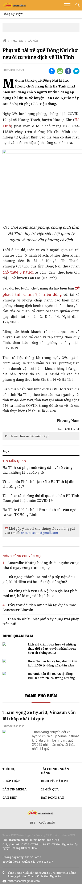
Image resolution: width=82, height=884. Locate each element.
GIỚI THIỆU (47, 822)
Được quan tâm (18, 635)
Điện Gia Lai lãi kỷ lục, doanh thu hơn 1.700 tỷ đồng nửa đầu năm (52, 663)
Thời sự (9, 769)
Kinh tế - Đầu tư (54, 781)
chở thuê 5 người (18, 272)
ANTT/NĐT (72, 429)
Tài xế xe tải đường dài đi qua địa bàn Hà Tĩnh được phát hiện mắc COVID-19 (41, 498)
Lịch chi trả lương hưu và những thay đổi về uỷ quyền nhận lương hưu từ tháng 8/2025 (52, 648)
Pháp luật (11, 781)
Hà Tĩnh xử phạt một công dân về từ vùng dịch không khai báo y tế (37, 470)
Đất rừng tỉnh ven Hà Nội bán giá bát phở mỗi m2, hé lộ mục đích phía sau (40, 593)
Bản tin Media (15, 789)
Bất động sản (52, 797)
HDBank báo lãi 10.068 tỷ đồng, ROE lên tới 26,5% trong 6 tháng (51, 676)
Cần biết (10, 797)
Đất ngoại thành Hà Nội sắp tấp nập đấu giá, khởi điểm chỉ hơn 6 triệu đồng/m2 (39, 579)
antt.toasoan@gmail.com (39, 533)
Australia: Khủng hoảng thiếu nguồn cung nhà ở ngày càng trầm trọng (40, 565)
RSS (32, 822)
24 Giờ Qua (50, 789)
